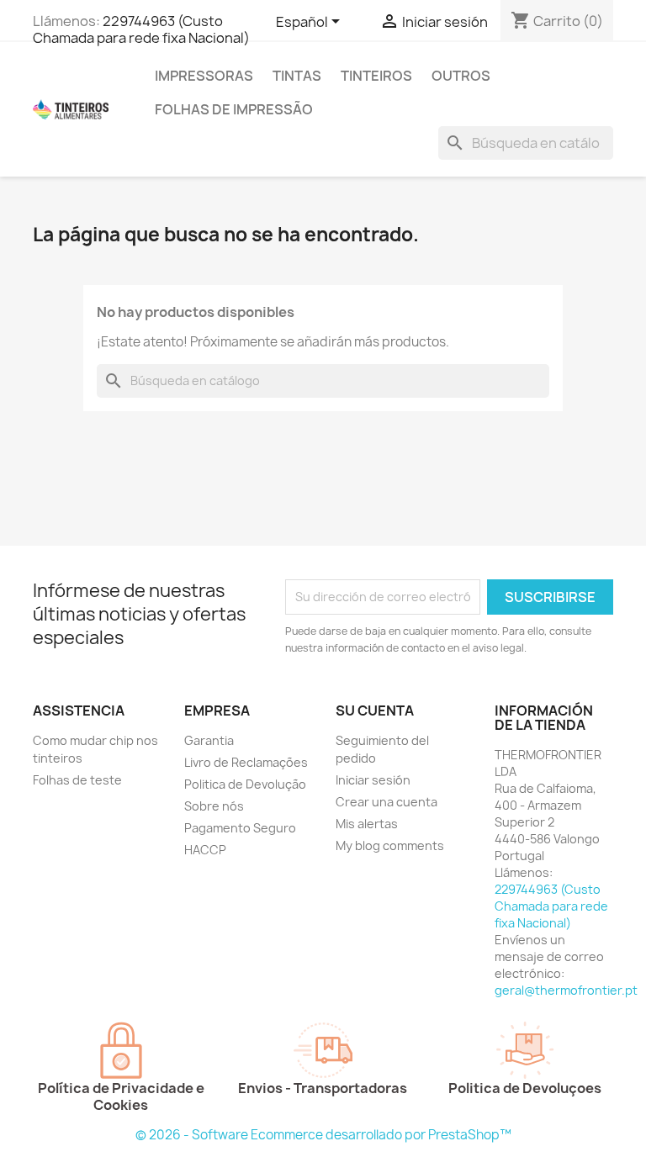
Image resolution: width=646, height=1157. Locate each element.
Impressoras (204, 75)
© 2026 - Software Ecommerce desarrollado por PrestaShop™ (323, 1135)
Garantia (209, 740)
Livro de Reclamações (246, 762)
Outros (461, 75)
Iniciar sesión (373, 780)
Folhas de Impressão (234, 109)
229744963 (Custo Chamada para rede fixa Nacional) (141, 29)
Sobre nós (214, 806)
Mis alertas (367, 824)
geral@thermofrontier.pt (566, 990)
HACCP (205, 850)
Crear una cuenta (386, 802)
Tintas (297, 75)
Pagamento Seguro (240, 828)
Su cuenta (375, 710)
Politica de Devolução (245, 784)
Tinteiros (376, 75)
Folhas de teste (77, 780)
